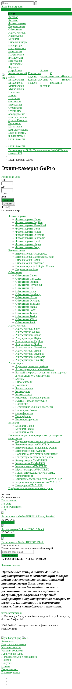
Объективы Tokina (26, 316)
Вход (4, 6)
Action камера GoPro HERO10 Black (22, 529)
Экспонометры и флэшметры (17, 134)
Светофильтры (24, 413)
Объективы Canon (26, 275)
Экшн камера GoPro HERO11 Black (22, 542)
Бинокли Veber (24, 431)
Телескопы (14, 123)
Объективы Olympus (27, 300)
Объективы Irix (24, 288)
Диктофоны (15, 63)
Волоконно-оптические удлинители (36, 453)
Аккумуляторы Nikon (28, 350)
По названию (9, 500)
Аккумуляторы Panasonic (30, 356)
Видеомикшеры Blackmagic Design (36, 447)
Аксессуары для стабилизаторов (34, 369)
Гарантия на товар (12, 653)
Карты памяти (23, 394)
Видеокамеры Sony (26, 269)
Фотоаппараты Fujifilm (28, 222)
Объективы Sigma (26, 306)
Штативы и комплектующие (18, 128)
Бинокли (13, 38)
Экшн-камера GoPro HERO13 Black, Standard (28, 516)
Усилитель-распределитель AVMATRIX (39, 478)
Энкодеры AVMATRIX (29, 485)
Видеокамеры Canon (27, 259)
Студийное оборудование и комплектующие (18, 114)
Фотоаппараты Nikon (28, 231)
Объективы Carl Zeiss (28, 278)
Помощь (6, 659)
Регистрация (15, 6)
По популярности (11, 506)
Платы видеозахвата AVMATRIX (35, 472)
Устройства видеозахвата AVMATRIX (38, 482)
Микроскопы (16, 79)
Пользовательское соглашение (19, 656)
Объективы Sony (25, 309)
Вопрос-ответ (9, 669)
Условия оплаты (11, 647)
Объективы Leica (25, 291)
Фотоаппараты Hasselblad (30, 225)
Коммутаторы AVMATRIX (31, 460)
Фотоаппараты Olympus (29, 234)
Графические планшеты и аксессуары (16, 57)
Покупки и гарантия (13, 644)
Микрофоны (15, 82)
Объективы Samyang (27, 303)
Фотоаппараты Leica (27, 228)
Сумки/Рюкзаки (17, 120)
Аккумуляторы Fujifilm (29, 341)
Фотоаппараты (17, 23)
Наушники (21, 403)
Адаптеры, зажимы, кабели (31, 366)
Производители (10, 672)
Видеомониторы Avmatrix (30, 450)
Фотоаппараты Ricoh (27, 241)
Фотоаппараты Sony (27, 247)
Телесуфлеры (23, 416)
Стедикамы (15, 107)
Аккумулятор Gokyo (27, 331)
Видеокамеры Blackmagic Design (34, 256)
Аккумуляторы (17, 32)
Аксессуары (15, 35)
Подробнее (8, 522)
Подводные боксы (26, 410)
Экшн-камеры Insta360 (46, 150)
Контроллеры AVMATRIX (31, 466)
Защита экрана (24, 388)
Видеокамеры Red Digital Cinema (35, 266)
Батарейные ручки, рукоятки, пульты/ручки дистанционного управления (41, 374)
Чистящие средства (26, 419)
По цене (6, 503)
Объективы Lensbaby (28, 294)
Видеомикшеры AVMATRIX (32, 444)
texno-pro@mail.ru (11, 612)
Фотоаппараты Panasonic (30, 237)
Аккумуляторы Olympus (29, 353)
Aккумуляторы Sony (27, 328)
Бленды (19, 378)
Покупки (6, 663)
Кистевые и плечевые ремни (32, 397)
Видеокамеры (16, 26)
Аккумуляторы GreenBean (30, 347)
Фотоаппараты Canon (28, 219)
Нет (3, 509)
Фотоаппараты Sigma (28, 244)
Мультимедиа (16, 88)
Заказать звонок (10, 565)
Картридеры (22, 391)
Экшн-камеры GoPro (20, 150)
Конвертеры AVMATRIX (30, 463)
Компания (7, 641)
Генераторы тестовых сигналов (34, 457)
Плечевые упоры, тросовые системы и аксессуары (15, 98)
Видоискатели (24, 381)
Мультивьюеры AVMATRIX (32, 469)
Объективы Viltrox (26, 319)
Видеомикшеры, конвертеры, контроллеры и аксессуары (18, 47)
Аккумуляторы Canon (28, 334)
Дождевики (22, 385)
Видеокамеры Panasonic (29, 262)
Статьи (5, 666)
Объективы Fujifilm (26, 281)
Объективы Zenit (25, 322)
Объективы (15, 29)
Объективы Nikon (26, 297)
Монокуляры (16, 85)
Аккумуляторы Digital (28, 338)
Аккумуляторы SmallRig (29, 359)
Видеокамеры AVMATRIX (31, 253)
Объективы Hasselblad (28, 284)
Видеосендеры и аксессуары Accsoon (37, 441)
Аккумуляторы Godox (28, 344)
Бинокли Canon (24, 425)
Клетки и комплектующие (31, 400)
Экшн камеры (16, 139)
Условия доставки (12, 650)
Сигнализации (24, 475)
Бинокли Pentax (24, 428)
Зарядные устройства (15, 69)
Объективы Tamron (26, 313)
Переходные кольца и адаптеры (34, 406)
